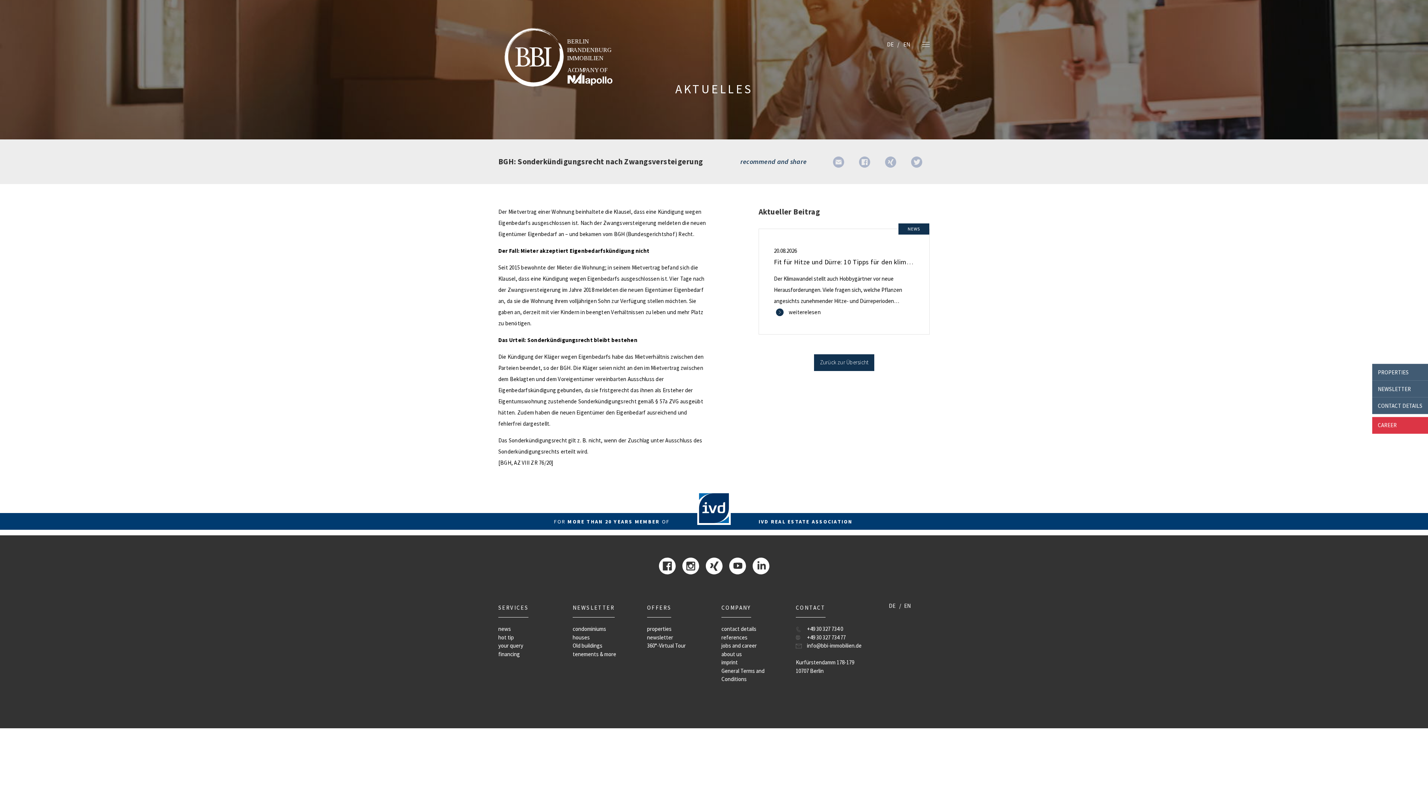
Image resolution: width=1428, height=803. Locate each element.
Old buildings (587, 645)
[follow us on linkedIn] (761, 565)
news (504, 628)
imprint (729, 662)
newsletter (1394, 388)
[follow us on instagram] (690, 565)
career (1387, 425)
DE (890, 44)
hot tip (506, 637)
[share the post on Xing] (890, 161)
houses (581, 637)
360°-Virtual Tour (666, 645)
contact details (1400, 405)
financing (509, 654)
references (734, 637)
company (736, 607)
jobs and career (739, 645)
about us (731, 654)
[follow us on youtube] (737, 565)
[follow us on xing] (714, 565)
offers (659, 607)
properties (1393, 371)
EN (906, 44)
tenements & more (594, 654)
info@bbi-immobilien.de (834, 645)
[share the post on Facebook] (864, 161)
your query (510, 645)
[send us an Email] (838, 161)
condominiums (589, 628)
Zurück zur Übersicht (844, 362)
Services (513, 607)
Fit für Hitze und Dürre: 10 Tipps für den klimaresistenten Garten (870, 262)
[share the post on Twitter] (916, 161)
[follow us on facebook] (667, 565)
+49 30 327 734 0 (825, 628)
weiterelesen (805, 312)
